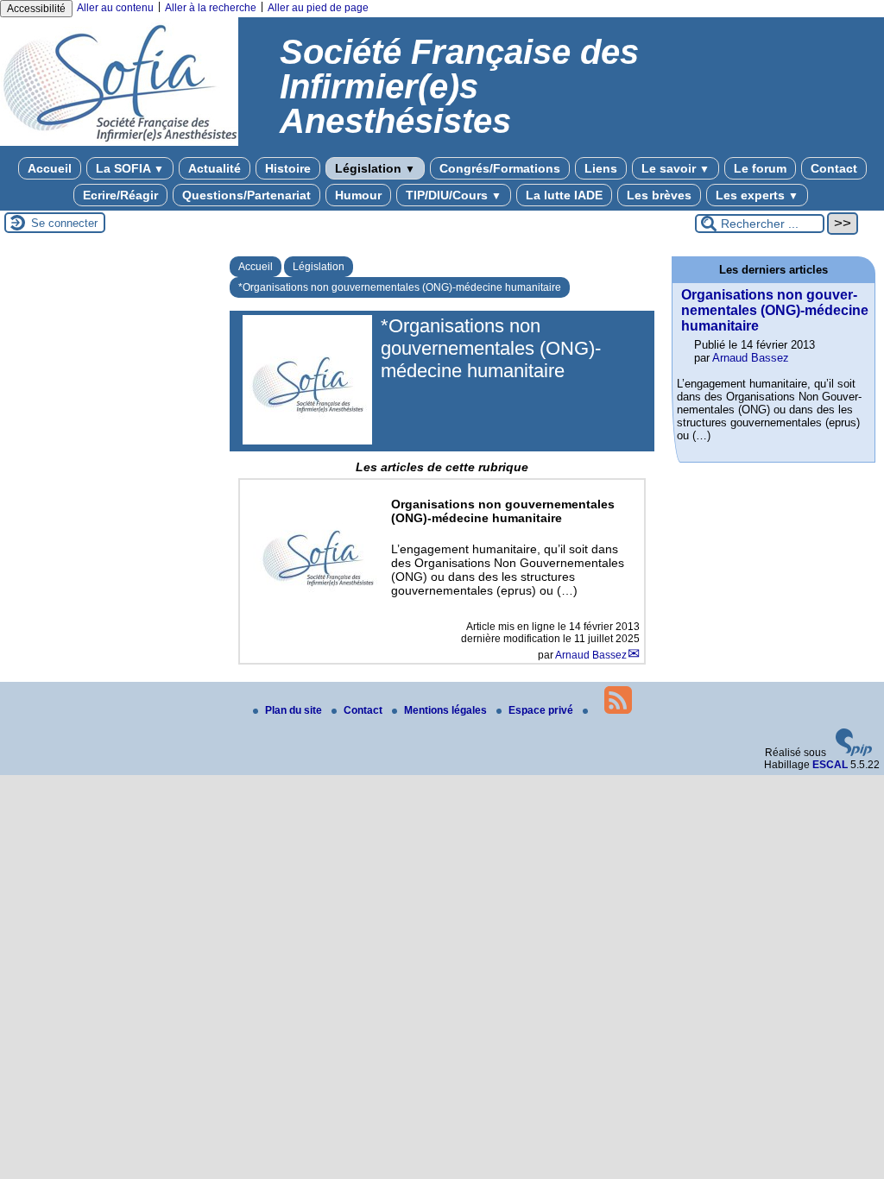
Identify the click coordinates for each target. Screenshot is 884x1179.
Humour (358, 195)
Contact (834, 168)
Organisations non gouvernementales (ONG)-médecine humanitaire (774, 310)
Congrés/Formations (499, 168)
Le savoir (675, 168)
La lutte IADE (564, 195)
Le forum (760, 168)
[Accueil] (119, 142)
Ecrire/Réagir (120, 195)
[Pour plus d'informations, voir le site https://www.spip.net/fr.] (854, 753)
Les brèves (659, 195)
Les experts (757, 195)
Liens (600, 168)
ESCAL (830, 765)
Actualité (214, 168)
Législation (375, 168)
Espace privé (542, 710)
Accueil (50, 168)
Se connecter (64, 223)
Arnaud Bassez (591, 655)
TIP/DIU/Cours (454, 195)
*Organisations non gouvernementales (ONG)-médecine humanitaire (399, 287)
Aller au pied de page (318, 8)
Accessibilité (36, 9)
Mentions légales (446, 710)
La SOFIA (130, 168)
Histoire (288, 168)
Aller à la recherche (210, 8)
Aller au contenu (115, 8)
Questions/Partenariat (246, 195)
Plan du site (295, 710)
